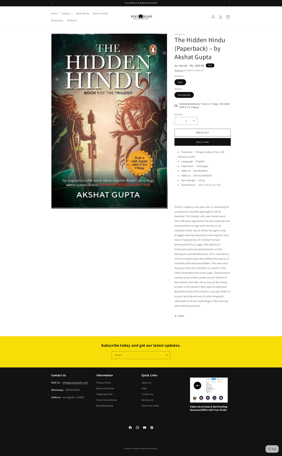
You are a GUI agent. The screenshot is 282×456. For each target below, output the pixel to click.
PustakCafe (184, 94)
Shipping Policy (104, 394)
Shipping (178, 70)
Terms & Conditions (106, 399)
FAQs (144, 388)
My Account (148, 399)
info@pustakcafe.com (75, 382)
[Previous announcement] (52, 3)
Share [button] (181, 315)
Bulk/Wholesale (104, 405)
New (180, 82)
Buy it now (202, 141)
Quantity (178, 114)
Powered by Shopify (149, 448)
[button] (66, 13)
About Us (146, 382)
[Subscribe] (166, 355)
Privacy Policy (103, 382)
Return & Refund (105, 388)
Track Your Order (150, 405)
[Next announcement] (229, 3)
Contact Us (147, 394)
